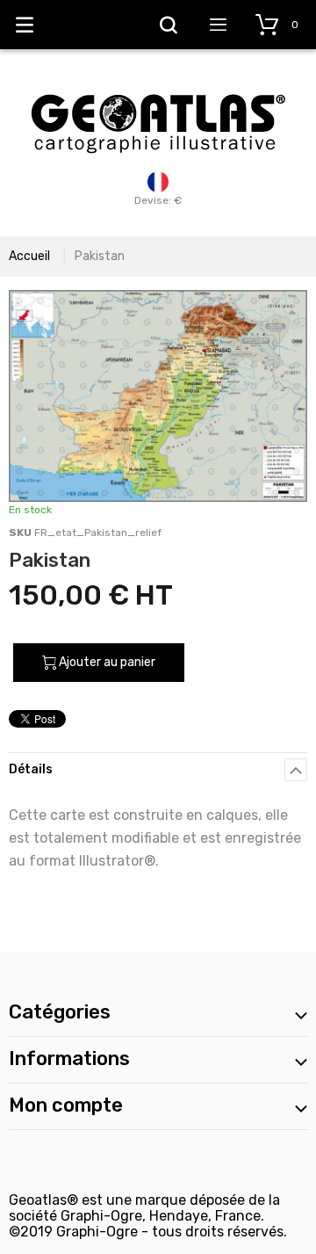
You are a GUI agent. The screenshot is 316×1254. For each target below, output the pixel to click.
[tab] (158, 769)
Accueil (29, 256)
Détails (31, 769)
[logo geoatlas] (158, 85)
